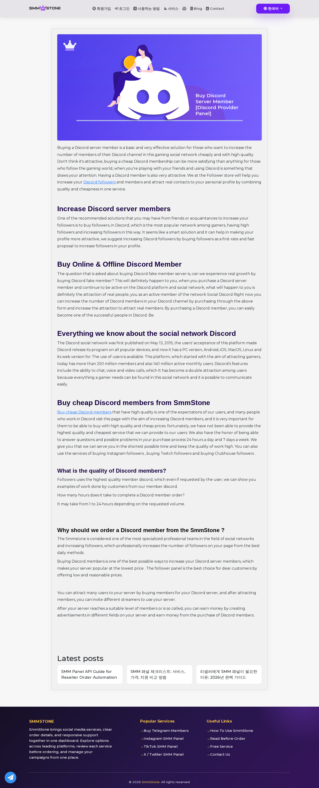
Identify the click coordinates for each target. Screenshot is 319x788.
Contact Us (220, 754)
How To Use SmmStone (231, 730)
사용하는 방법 (148, 8)
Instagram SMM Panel (164, 738)
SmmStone (151, 782)
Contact (216, 8)
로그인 (124, 8)
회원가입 (103, 8)
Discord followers (99, 182)
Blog (197, 8)
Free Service (221, 746)
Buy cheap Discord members (84, 412)
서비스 (172, 8)
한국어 (273, 8)
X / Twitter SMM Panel (164, 754)
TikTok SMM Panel (161, 746)
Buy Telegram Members (166, 730)
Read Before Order (227, 738)
